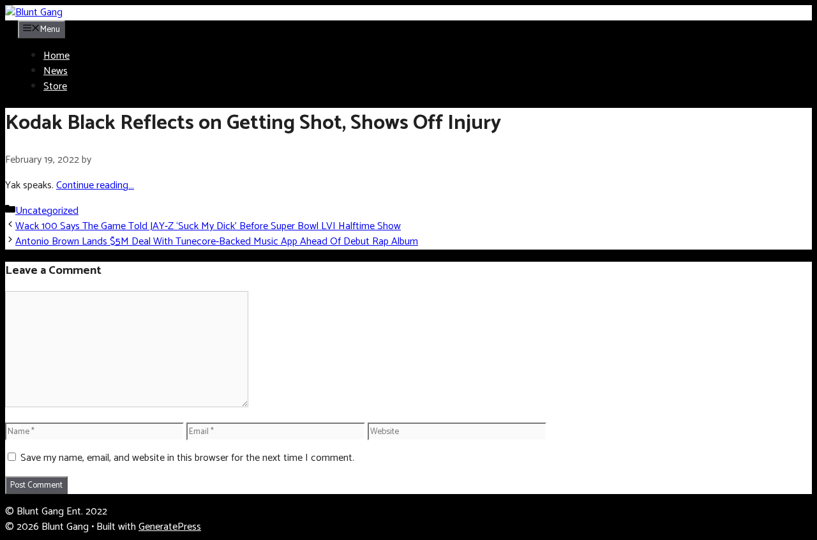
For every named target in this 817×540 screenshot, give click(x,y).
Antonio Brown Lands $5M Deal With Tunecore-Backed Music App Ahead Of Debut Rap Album (216, 241)
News (55, 71)
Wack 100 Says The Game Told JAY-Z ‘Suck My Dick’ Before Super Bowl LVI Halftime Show (208, 226)
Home (56, 55)
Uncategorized (47, 211)
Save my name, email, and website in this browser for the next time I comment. (187, 458)
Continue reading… (95, 185)
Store (55, 86)
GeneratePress (170, 527)
